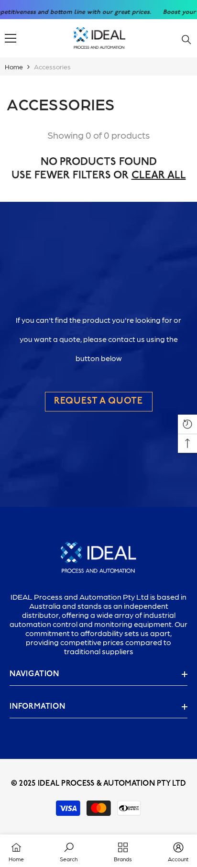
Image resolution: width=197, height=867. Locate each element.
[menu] (10, 38)
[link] (68, 850)
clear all (158, 175)
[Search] (186, 39)
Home (14, 66)
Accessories (52, 66)
